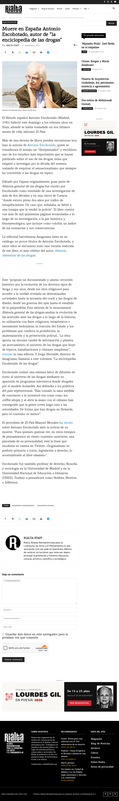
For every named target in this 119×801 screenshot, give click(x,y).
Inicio (4, 18)
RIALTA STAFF (12, 45)
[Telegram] (48, 52)
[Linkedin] (27, 52)
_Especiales (86, 69)
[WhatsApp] (19, 52)
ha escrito (66, 422)
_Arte (84, 52)
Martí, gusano (67, 763)
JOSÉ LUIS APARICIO (68, 759)
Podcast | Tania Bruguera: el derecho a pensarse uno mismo (73, 754)
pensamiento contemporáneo (23, 506)
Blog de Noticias (15, 18)
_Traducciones (87, 108)
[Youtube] (115, 2)
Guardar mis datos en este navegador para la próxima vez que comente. (35, 636)
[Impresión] (41, 52)
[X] (111, 2)
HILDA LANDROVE (67, 780)
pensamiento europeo (45, 506)
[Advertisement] (39, 269)
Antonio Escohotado (41, 145)
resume (7, 354)
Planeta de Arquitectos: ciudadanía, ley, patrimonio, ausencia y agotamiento (98, 83)
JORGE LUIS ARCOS (68, 747)
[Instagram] (108, 2)
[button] (114, 9)
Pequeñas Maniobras (89, 91)
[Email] (34, 52)
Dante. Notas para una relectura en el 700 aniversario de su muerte (73, 741)
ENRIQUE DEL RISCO (68, 766)
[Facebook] (104, 2)
